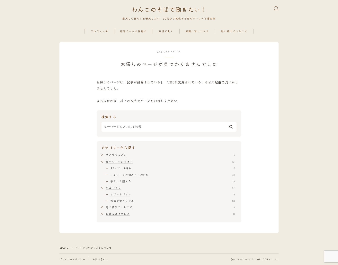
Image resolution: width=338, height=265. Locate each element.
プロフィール (99, 31)
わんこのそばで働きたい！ (169, 10)
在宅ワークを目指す (133, 31)
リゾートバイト (172, 194)
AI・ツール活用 (172, 168)
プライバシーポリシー (72, 259)
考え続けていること (234, 31)
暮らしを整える (172, 181)
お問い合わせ (100, 259)
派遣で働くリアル (172, 201)
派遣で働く (166, 31)
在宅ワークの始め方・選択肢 (172, 175)
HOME (64, 247)
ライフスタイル (170, 155)
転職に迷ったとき (197, 31)
